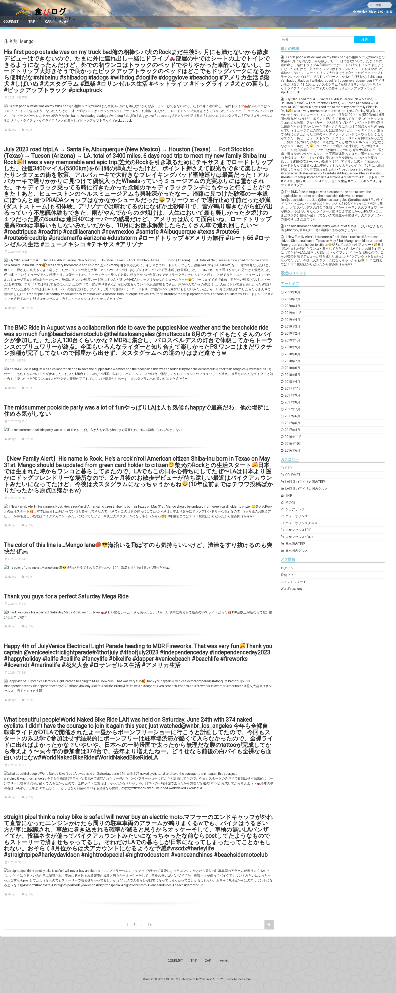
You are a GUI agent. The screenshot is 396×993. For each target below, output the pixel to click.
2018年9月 (292, 347)
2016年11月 (293, 437)
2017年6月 (292, 416)
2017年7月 (292, 409)
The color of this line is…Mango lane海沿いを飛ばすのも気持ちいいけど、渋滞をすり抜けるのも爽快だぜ (138, 548)
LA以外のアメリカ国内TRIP (305, 482)
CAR (48, 21)
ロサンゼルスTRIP (298, 530)
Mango (12, 129)
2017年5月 (292, 423)
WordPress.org (291, 588)
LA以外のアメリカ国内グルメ (306, 488)
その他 (63, 21)
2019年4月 (292, 320)
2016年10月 (293, 443)
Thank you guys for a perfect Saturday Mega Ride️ (66, 596)
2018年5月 (292, 375)
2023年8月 (292, 292)
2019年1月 (292, 340)
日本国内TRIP (295, 543)
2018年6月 (292, 368)
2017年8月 (292, 402)
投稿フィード (290, 575)
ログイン (287, 568)
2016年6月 (292, 450)
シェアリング (295, 509)
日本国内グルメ (296, 550)
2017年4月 (292, 430)
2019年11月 (293, 313)
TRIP (31, 21)
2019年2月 (292, 333)
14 (149, 925)
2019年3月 (292, 326)
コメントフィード (293, 582)
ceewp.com (244, 979)
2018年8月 (292, 354)
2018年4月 (292, 381)
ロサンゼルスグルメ (299, 537)
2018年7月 (292, 361)
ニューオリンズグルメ (301, 523)
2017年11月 (293, 388)
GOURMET (11, 21)
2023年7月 (292, 299)
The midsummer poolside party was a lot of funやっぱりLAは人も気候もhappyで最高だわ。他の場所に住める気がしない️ (136, 410)
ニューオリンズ (296, 516)
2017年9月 (292, 395)
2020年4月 (292, 306)
